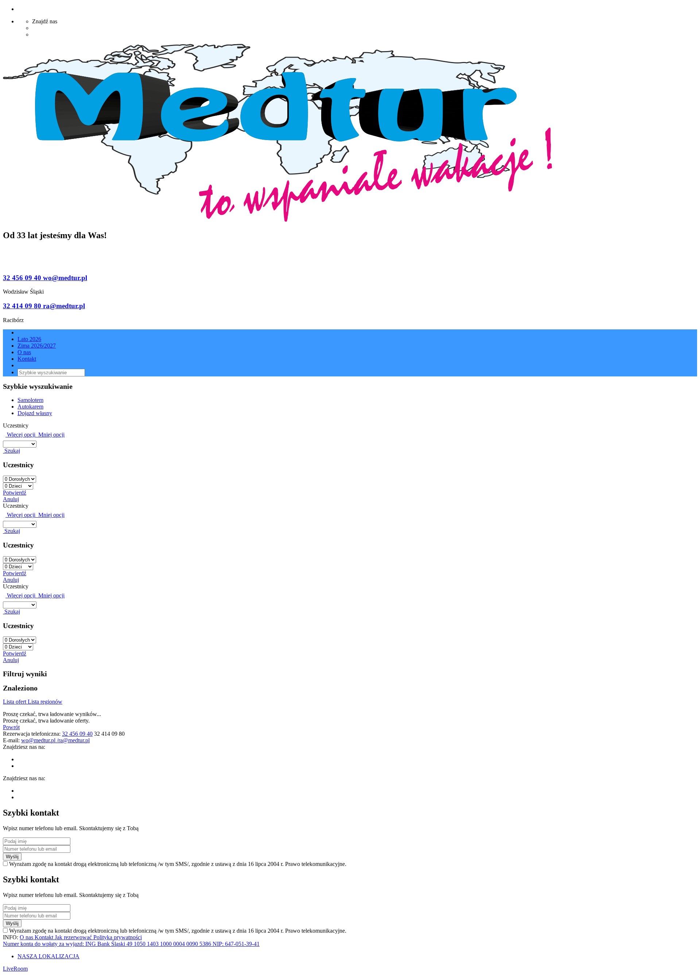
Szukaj (11, 451)
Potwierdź (14, 493)
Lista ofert (15, 702)
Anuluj (11, 499)
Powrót (11, 727)
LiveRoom (15, 969)
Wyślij (12, 856)
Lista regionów (45, 702)
